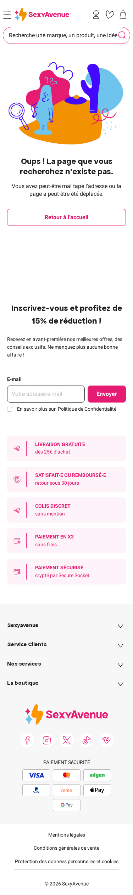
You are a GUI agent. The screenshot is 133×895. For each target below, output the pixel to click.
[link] (97, 14)
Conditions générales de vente (66, 848)
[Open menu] (7, 15)
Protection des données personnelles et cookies (66, 861)
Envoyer (106, 394)
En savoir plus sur (66, 409)
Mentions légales (66, 835)
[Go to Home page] (42, 14)
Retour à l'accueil (66, 217)
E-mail (14, 379)
